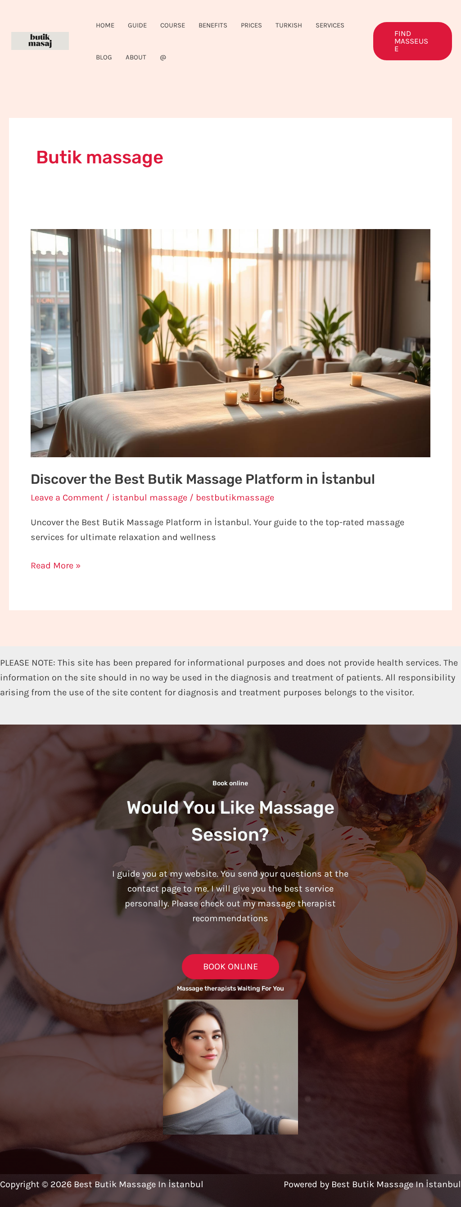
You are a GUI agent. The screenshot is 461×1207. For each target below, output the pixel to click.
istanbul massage (149, 497)
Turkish (289, 25)
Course (172, 25)
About (136, 57)
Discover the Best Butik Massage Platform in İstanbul (203, 479)
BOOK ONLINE (230, 966)
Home (105, 25)
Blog (104, 57)
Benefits (213, 25)
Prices (251, 25)
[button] (412, 41)
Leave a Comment (67, 497)
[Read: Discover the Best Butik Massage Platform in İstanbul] (230, 342)
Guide (137, 25)
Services (330, 25)
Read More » (56, 564)
